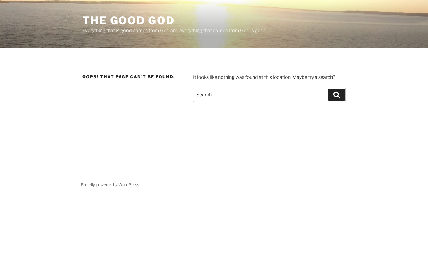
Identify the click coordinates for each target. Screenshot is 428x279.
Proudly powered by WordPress (110, 184)
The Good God (128, 20)
